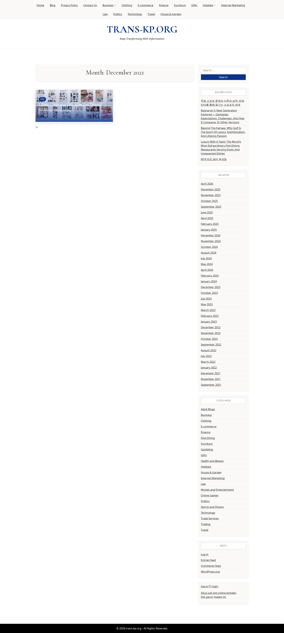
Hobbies (208, 5)
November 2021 (211, 379)
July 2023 (206, 298)
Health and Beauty (212, 461)
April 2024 (207, 270)
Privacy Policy (69, 5)
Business (108, 5)
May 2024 (207, 264)
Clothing (127, 5)
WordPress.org (210, 571)
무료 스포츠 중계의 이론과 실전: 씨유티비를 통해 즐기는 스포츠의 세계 (222, 103)
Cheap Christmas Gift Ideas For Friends (70, 104)
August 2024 (208, 252)
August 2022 (208, 350)
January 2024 (209, 281)
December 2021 (210, 373)
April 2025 (207, 218)
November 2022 (211, 333)
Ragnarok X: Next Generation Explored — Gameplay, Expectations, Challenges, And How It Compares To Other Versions (222, 116)
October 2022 (209, 339)
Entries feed (208, 560)
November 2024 (211, 241)
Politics (117, 14)
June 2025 (207, 212)
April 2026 (207, 184)
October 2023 (209, 293)
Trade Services (210, 518)
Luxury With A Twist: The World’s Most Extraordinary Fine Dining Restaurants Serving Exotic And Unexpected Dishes (221, 147)
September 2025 (211, 206)
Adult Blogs (208, 409)
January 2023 (209, 321)
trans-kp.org (142, 29)
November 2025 (211, 195)
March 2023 (208, 310)
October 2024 (209, 247)
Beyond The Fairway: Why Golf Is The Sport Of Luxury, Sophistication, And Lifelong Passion (223, 132)
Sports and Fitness (212, 507)
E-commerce (145, 5)
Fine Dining (208, 438)
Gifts (194, 5)
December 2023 (210, 287)
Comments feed (211, 566)
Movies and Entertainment (217, 489)
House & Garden (171, 14)
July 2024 (206, 258)
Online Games (209, 495)
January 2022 (209, 367)
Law (105, 14)
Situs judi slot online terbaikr (219, 593)
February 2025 (210, 224)
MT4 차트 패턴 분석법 (214, 159)
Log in (204, 554)
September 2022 (211, 344)
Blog (52, 5)
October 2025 (209, 201)
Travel (151, 14)
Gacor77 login (209, 586)
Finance (163, 5)
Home (40, 5)
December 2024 (210, 235)
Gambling (207, 449)
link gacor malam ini (213, 597)
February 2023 (210, 316)
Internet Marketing (233, 5)
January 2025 (209, 229)
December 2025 (210, 189)
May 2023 (207, 304)
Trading (205, 524)
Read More (45, 115)
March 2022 (208, 362)
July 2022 (206, 356)
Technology (135, 14)
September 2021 (211, 385)
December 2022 (210, 327)
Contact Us (90, 5)
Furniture (180, 5)
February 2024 (210, 275)
